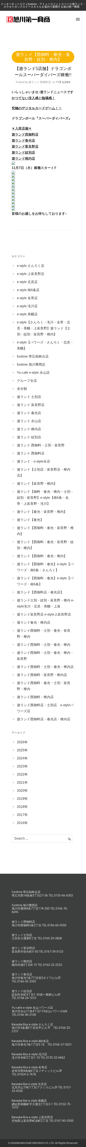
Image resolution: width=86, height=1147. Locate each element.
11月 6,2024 (63, 82)
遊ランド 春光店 (29, 413)
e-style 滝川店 (27, 306)
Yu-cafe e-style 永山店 (33, 372)
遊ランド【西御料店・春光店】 (40, 592)
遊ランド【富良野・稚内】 (37, 483)
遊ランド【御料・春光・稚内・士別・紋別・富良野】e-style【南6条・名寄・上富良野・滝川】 (45, 497)
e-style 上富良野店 (30, 274)
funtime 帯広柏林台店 (33, 356)
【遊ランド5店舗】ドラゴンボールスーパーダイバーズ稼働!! (43, 71)
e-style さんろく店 (30, 265)
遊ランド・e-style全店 (33, 461)
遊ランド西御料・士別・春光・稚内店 (45, 667)
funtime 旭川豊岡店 (31, 364)
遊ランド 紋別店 (29, 437)
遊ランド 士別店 (29, 397)
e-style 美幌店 (27, 314)
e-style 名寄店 (27, 298)
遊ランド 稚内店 (29, 429)
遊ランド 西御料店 (30, 453)
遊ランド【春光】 (30, 520)
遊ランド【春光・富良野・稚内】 (42, 511)
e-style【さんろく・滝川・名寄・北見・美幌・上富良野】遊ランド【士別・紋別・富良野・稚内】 (43, 328)
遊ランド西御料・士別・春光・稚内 (43, 644)
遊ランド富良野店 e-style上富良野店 (44, 614)
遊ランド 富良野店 (30, 405)
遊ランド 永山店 (29, 421)
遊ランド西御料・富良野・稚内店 (42, 675)
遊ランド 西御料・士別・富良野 (40, 445)
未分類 (22, 388)
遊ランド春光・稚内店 (33, 622)
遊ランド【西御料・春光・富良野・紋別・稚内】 (43, 57)
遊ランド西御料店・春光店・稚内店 (43, 719)
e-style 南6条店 (28, 290)
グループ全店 (27, 380)
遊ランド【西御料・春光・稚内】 (42, 556)
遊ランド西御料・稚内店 (35, 697)
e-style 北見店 (27, 282)
